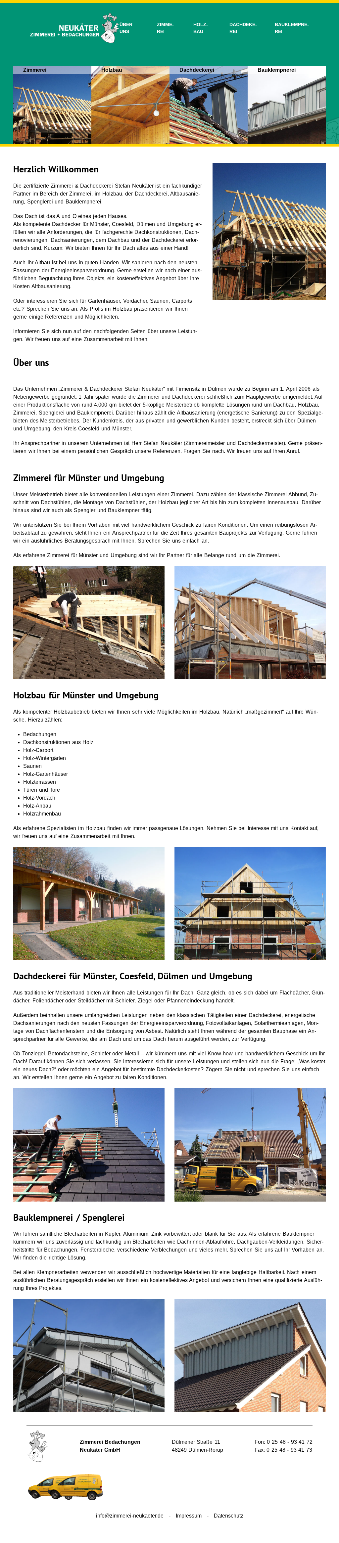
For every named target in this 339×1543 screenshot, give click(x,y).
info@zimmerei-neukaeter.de (130, 1516)
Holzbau (200, 28)
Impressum (189, 1516)
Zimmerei (165, 28)
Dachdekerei (243, 28)
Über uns (126, 28)
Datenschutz (228, 1516)
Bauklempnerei (292, 28)
